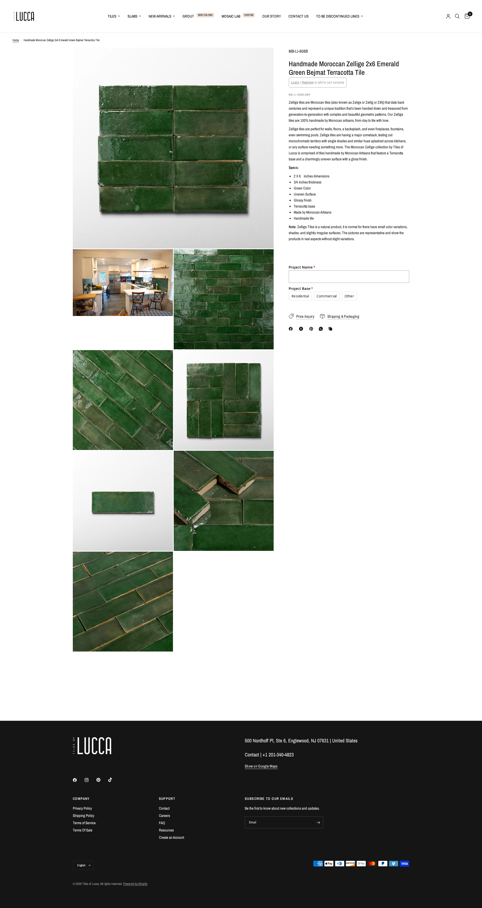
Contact (164, 808)
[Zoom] (263, 58)
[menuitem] (114, 16)
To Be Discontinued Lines (337, 16)
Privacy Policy (82, 808)
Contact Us (298, 16)
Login (295, 82)
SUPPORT (167, 798)
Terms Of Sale (82, 830)
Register (308, 82)
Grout (188, 16)
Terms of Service (84, 822)
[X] (302, 329)
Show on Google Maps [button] (261, 766)
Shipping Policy (83, 815)
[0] (465, 16)
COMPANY (81, 798)
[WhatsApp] (322, 329)
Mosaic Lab (231, 16)
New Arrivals (160, 16)
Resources (166, 830)
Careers (164, 815)
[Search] (457, 16)
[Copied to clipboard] (331, 329)
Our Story (271, 16)
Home (16, 40)
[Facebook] (292, 329)
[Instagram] (90, 780)
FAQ (162, 822)
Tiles (112, 16)
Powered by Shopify (135, 884)
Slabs (132, 16)
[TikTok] (113, 779)
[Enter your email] (318, 822)
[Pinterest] (312, 329)
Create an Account (171, 837)
